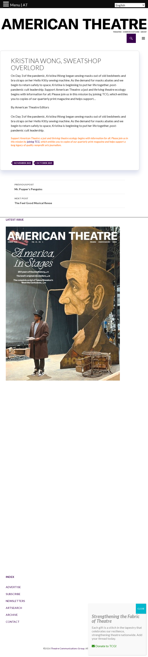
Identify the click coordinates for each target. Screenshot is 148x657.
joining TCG (33, 141)
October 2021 (44, 163)
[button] (6, 4)
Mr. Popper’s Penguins (28, 187)
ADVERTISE (13, 587)
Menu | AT (19, 5)
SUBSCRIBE (13, 594)
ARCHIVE (12, 614)
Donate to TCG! (106, 646)
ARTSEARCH (14, 607)
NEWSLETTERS (15, 601)
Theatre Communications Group (67, 648)
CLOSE (141, 608)
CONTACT (12, 621)
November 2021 (22, 163)
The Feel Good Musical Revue (33, 201)
